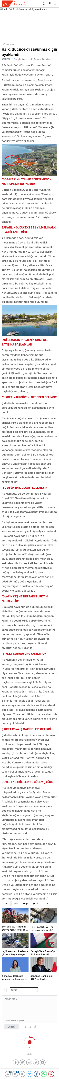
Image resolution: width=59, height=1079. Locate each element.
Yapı (46, 903)
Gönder (11, 1026)
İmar (16, 903)
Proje (25, 903)
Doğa (6, 903)
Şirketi (36, 903)
